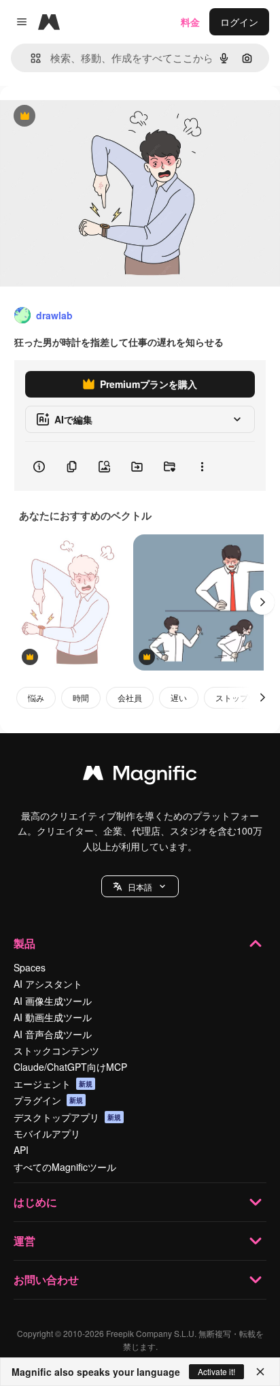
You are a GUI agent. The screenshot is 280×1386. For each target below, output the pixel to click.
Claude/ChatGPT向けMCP (70, 1067)
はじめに (35, 1202)
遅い (179, 697)
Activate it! (216, 1371)
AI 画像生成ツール (53, 1001)
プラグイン (48, 1100)
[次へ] (262, 602)
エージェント (53, 1084)
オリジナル (93, 117)
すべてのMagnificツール (65, 1167)
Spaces (30, 967)
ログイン (239, 22)
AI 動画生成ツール (53, 1017)
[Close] (260, 1372)
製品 (24, 943)
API (21, 1150)
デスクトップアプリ (67, 1117)
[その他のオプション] (201, 466)
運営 (24, 1240)
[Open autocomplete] (30, 58)
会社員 (130, 697)
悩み (36, 697)
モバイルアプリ (47, 1133)
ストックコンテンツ (56, 1050)
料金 (190, 22)
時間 (81, 697)
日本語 (140, 886)
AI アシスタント (48, 983)
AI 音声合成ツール (53, 1034)
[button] (140, 886)
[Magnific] (140, 776)
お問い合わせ (46, 1279)
